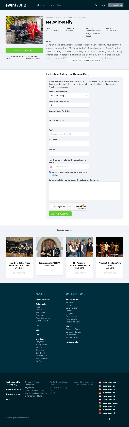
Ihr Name (53, 140)
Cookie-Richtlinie (32, 382)
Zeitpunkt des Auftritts (59, 111)
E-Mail (52, 149)
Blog (8, 399)
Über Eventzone (13, 394)
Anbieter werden (13, 389)
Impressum (29, 385)
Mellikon (69, 31)
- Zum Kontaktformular (83, 385)
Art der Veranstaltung (59, 92)
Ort (51, 130)
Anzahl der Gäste (56, 120)
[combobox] (69, 134)
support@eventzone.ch (84, 382)
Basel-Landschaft (93, 31)
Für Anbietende (115, 5)
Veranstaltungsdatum (59, 101)
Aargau (89, 33)
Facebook (109, 419)
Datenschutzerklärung (34, 396)
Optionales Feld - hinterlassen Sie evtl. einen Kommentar (74, 180)
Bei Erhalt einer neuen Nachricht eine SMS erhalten (69, 173)
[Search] (96, 4)
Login (103, 5)
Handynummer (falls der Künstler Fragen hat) (67, 161)
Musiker (41, 5)
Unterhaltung (55, 5)
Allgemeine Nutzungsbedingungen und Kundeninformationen (36, 390)
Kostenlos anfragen (24, 50)
